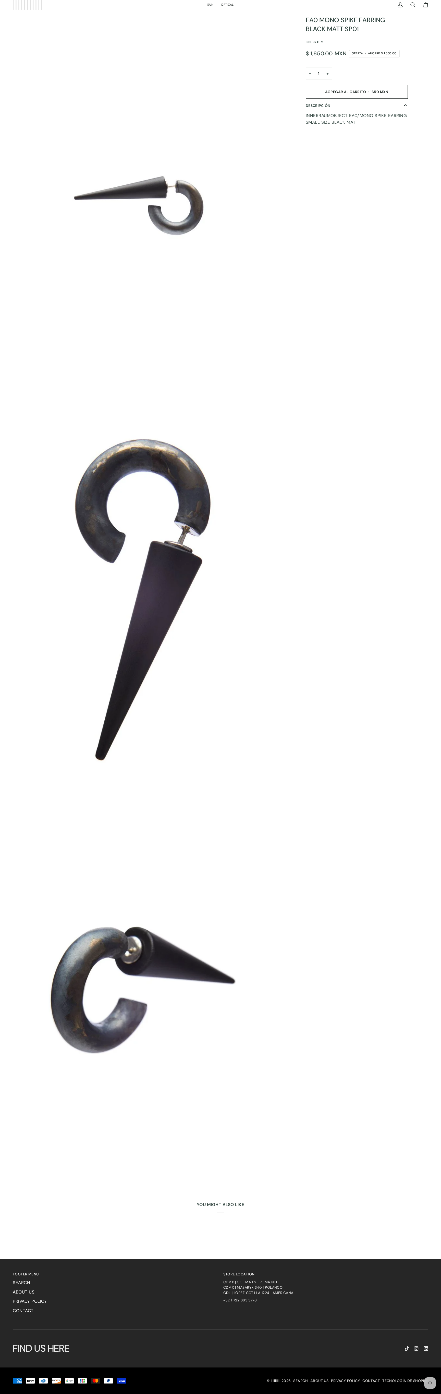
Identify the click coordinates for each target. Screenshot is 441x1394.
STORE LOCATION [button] (239, 1274)
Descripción (318, 105)
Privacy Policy (30, 1301)
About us (23, 1292)
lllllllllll (275, 1380)
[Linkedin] (426, 1348)
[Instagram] (416, 1348)
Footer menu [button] (26, 1274)
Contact (23, 1310)
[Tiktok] (407, 1348)
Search (21, 1282)
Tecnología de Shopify (405, 1380)
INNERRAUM (314, 42)
